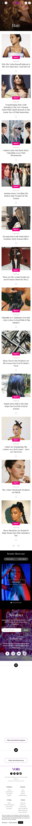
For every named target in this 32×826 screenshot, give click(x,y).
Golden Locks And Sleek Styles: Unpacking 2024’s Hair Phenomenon (16, 153)
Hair (23, 790)
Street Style (9, 793)
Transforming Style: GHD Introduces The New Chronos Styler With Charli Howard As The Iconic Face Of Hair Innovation (16, 108)
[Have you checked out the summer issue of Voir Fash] (16, 709)
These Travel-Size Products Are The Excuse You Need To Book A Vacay (16, 363)
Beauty (16, 57)
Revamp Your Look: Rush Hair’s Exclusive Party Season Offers (16, 237)
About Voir (22, 803)
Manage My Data (23, 812)
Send (26, 630)
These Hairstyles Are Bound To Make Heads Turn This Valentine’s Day (16, 533)
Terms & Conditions (23, 808)
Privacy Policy (22, 806)
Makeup (23, 791)
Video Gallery (22, 559)
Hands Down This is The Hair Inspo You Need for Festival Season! (16, 406)
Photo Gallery (10, 559)
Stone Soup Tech (19, 781)
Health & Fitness (23, 795)
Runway (9, 795)
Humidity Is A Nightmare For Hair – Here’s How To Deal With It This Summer (16, 320)
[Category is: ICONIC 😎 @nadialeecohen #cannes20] (16, 693)
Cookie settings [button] (13, 822)
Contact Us (23, 804)
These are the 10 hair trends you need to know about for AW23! (16, 278)
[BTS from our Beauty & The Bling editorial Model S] (16, 677)
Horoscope (9, 808)
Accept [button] (20, 822)
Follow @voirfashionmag (16, 760)
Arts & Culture (9, 806)
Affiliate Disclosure (23, 810)
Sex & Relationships (9, 804)
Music (9, 803)
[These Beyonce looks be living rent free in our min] (16, 725)
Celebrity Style (9, 791)
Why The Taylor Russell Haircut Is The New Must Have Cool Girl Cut (16, 65)
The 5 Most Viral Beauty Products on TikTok (16, 491)
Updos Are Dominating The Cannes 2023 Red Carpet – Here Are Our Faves (16, 449)
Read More (5, 822)
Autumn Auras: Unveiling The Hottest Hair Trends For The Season (16, 196)
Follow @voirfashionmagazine (16, 740)
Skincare (23, 793)
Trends (9, 790)
